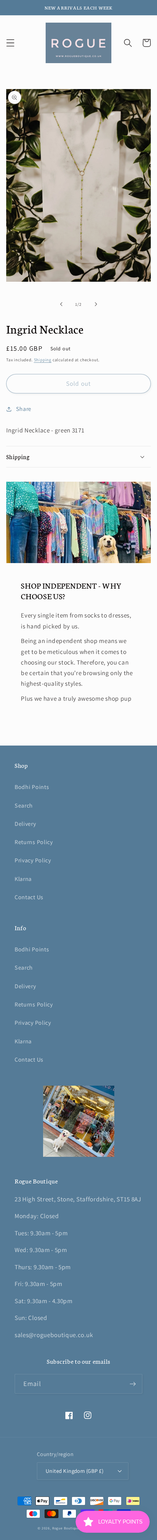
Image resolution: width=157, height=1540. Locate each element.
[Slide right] (96, 304)
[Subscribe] (132, 1384)
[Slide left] (61, 304)
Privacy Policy (33, 860)
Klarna (23, 879)
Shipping (42, 359)
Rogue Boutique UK (68, 1528)
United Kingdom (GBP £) (74, 1470)
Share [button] (23, 409)
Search (24, 805)
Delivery (25, 824)
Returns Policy (34, 842)
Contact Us (29, 897)
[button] (10, 43)
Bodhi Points (32, 787)
